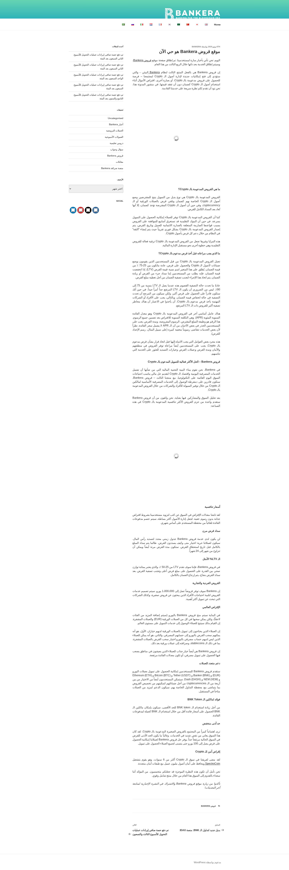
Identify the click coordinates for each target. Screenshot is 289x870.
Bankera (196, 47)
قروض (147, 60)
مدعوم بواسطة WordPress (207, 862)
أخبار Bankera (116, 124)
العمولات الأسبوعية (114, 137)
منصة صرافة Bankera (112, 168)
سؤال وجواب (116, 149)
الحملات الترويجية (114, 130)
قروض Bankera (208, 806)
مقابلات (119, 161)
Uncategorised (115, 118)
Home (217, 24)
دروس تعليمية (116, 143)
